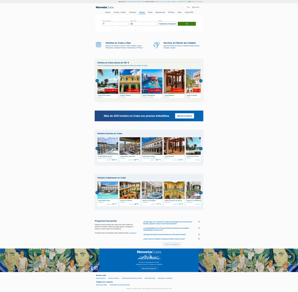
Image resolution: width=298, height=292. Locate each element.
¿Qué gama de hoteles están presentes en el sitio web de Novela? (164, 234)
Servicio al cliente (113, 278)
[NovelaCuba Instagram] (96, 268)
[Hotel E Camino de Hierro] (174, 190)
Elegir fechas (133, 20)
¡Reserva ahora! (184, 116)
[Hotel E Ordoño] (196, 81)
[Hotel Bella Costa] (107, 190)
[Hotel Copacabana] (152, 81)
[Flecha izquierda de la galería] (97, 80)
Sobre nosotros (101, 278)
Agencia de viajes (101, 284)
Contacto (200, 1)
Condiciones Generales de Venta (132, 278)
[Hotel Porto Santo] (107, 81)
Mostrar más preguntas (172, 244)
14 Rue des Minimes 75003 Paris (134, 1)
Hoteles (142, 12)
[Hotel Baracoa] (174, 81)
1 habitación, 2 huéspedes (167, 24)
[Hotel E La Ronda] (130, 190)
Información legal (150, 278)
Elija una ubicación (106, 20)
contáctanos (132, 233)
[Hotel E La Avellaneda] (196, 190)
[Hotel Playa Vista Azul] (130, 146)
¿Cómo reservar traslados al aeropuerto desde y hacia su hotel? (164, 239)
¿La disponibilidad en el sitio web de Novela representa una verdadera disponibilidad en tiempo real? (166, 229)
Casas (150, 12)
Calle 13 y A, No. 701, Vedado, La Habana (165, 1)
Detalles (160, 20)
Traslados (132, 12)
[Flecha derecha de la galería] (200, 80)
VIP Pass (171, 12)
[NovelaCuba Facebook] (91, 268)
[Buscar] (187, 24)
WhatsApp (192, 1)
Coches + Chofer (120, 12)
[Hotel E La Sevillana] (152, 190)
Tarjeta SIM (189, 12)
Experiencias (160, 12)
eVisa (180, 12)
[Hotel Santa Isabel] (152, 146)
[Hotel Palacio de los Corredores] (107, 146)
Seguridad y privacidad (165, 278)
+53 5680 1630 (182, 1)
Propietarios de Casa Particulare (120, 284)
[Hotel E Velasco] (130, 81)
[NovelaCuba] (104, 7)
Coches (108, 12)
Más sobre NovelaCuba (149, 268)
